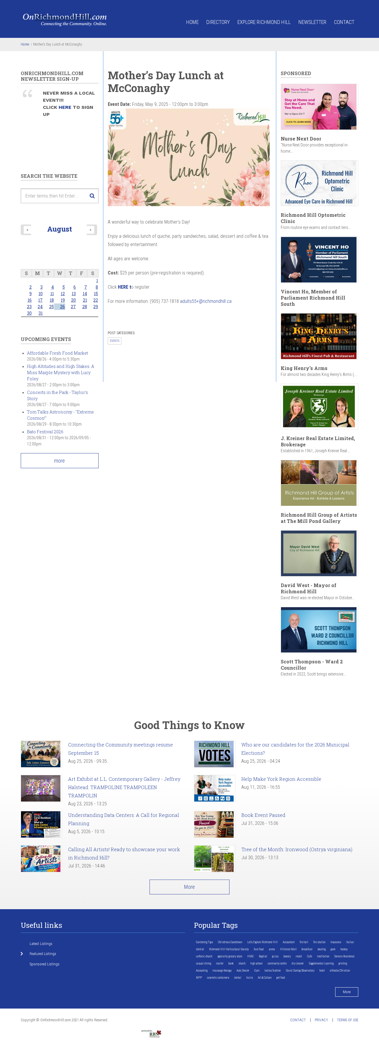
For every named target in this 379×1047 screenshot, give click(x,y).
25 (51, 306)
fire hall (304, 942)
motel (299, 956)
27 (73, 306)
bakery (287, 956)
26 (62, 306)
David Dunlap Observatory (300, 970)
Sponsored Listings (45, 964)
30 (29, 313)
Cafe (309, 956)
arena (272, 949)
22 (95, 300)
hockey (344, 949)
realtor (220, 963)
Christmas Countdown (230, 942)
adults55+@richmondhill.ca (206, 301)
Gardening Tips (204, 942)
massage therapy (222, 970)
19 (63, 300)
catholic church (204, 956)
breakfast (307, 949)
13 (74, 293)
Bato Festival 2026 (45, 431)
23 (29, 306)
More (189, 887)
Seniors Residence (344, 956)
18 (52, 300)
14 (85, 293)
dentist (200, 949)
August (59, 228)
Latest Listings (41, 943)
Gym (256, 970)
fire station (319, 942)
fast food (259, 949)
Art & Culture (265, 977)
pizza (275, 956)
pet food (281, 977)
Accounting (202, 970)
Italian (350, 942)
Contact (344, 22)
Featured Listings (43, 953)
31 (40, 313)
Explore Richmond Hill (264, 22)
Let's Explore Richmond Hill (262, 942)
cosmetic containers (218, 977)
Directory (218, 22)
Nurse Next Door (301, 138)
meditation (323, 956)
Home (192, 22)
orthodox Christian (340, 970)
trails (249, 977)
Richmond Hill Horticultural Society (229, 949)
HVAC (250, 956)
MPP (199, 977)
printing (343, 963)
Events (114, 340)
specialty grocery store (229, 956)
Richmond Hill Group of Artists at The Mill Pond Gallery (319, 518)
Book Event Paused (263, 815)
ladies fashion (272, 970)
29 (95, 306)
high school (256, 963)
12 (63, 293)
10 (40, 293)
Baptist (263, 956)
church (242, 963)
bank (231, 963)
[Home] (65, 19)
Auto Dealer (243, 970)
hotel (322, 970)
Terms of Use (347, 1020)
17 (40, 300)
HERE (66, 107)
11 (52, 293)
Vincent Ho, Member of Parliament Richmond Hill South (313, 297)
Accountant (289, 942)
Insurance (335, 942)
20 (73, 300)
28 (84, 306)
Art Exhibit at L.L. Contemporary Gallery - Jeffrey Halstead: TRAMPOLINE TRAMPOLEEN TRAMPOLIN (124, 787)
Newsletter (312, 22)
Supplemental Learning (321, 963)
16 (30, 300)
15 (96, 293)
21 (85, 300)
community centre (277, 963)
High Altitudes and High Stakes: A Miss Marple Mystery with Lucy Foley (60, 372)
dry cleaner (298, 963)
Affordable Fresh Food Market (57, 353)
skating (321, 949)
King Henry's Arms (304, 368)
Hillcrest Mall (288, 949)
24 (40, 306)
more (59, 461)
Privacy (321, 1020)
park (333, 949)
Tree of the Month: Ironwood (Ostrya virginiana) (296, 849)
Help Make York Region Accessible (281, 779)
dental (237, 977)
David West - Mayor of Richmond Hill (308, 588)
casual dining (203, 963)
